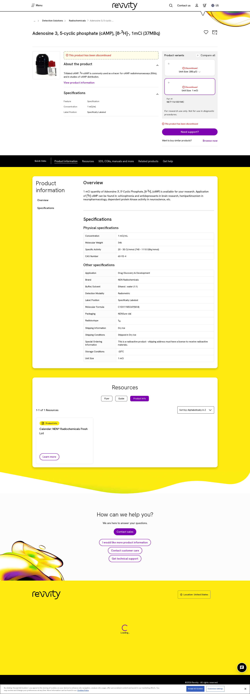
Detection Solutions (52, 20)
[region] (125, 689)
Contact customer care (125, 550)
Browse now (210, 140)
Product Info (139, 398)
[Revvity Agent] (242, 667)
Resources (88, 161)
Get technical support (125, 558)
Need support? (190, 131)
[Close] (245, 689)
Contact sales (125, 531)
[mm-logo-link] (125, 5)
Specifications (45, 208)
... (34, 20)
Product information (66, 161)
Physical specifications (100, 228)
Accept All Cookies (195, 689)
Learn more (49, 456)
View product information (79, 82)
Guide (121, 398)
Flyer (106, 398)
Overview (42, 200)
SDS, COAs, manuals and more (116, 161)
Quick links (40, 160)
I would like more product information (125, 542)
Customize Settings (215, 689)
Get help (168, 161)
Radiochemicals (77, 20)
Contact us (184, 5)
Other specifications (99, 265)
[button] (196, 6)
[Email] (215, 34)
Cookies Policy (83, 691)
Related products (148, 161)
